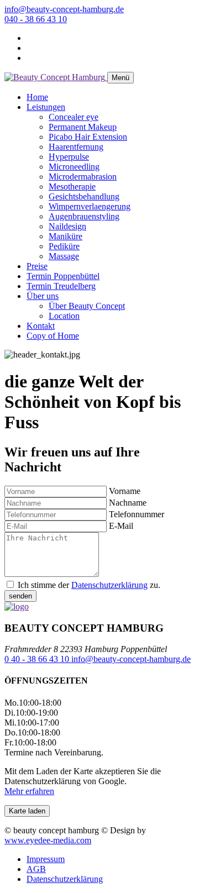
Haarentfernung (76, 146)
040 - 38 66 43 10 (35, 19)
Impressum (46, 859)
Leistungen (46, 107)
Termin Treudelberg (61, 286)
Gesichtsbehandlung (84, 196)
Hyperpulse (69, 156)
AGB (36, 869)
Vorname (124, 491)
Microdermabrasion (83, 176)
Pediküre (64, 246)
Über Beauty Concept (87, 306)
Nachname (127, 502)
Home (37, 97)
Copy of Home (53, 335)
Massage (64, 256)
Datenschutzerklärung (109, 585)
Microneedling (74, 166)
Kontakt (41, 325)
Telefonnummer (136, 514)
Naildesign (67, 226)
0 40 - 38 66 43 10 (37, 659)
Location (64, 316)
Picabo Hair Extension (88, 136)
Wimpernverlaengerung (89, 206)
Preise (37, 266)
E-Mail (121, 525)
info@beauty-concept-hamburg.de (64, 9)
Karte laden (27, 811)
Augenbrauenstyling (84, 216)
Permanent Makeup (83, 127)
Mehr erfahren (29, 791)
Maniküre (65, 236)
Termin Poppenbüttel (63, 276)
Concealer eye (73, 117)
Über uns (43, 296)
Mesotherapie (72, 186)
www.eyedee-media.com (47, 840)
